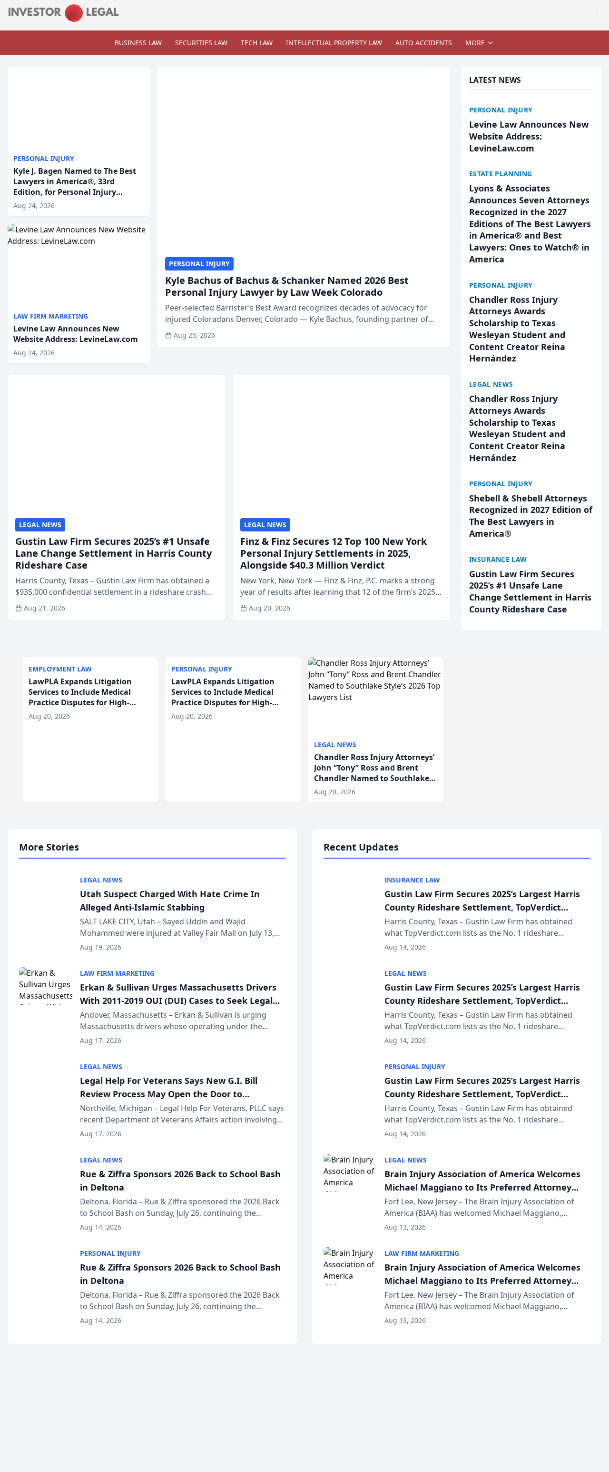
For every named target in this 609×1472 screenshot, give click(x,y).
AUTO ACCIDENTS (423, 42)
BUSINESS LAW (138, 42)
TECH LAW (257, 42)
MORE (475, 42)
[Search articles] (596, 13)
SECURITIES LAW (201, 42)
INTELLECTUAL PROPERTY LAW (334, 42)
